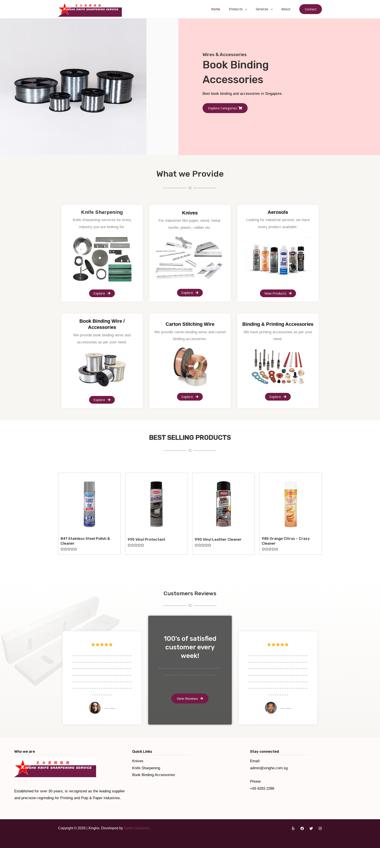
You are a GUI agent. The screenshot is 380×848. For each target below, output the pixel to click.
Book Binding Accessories (153, 775)
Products (236, 9)
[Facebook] (302, 828)
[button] (216, 103)
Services (262, 9)
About (285, 9)
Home (215, 9)
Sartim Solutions (137, 828)
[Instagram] (320, 828)
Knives (137, 761)
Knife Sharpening (146, 768)
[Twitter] (311, 828)
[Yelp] (293, 828)
